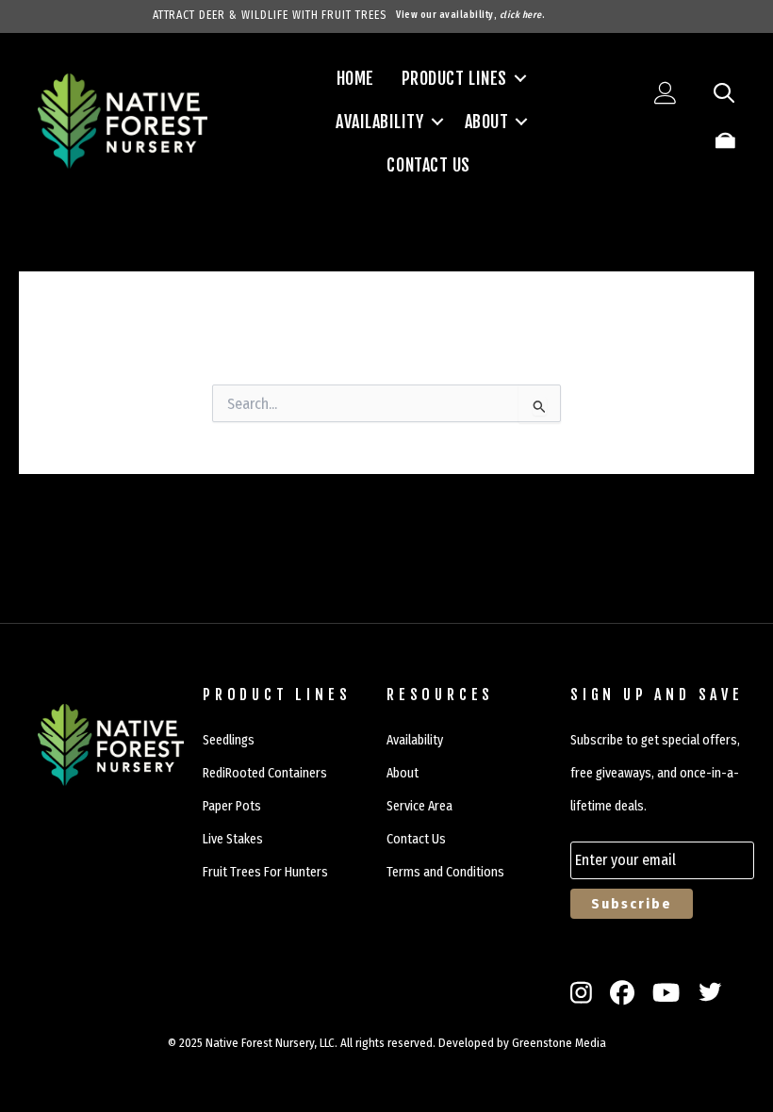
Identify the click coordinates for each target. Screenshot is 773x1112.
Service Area (419, 806)
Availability (379, 121)
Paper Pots (232, 806)
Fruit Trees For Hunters (265, 872)
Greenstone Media (559, 1043)
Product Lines (454, 78)
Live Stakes (233, 839)
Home (355, 78)
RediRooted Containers (265, 773)
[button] (520, 78)
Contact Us (427, 165)
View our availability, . (470, 15)
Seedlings (229, 740)
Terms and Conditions (445, 872)
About (487, 121)
